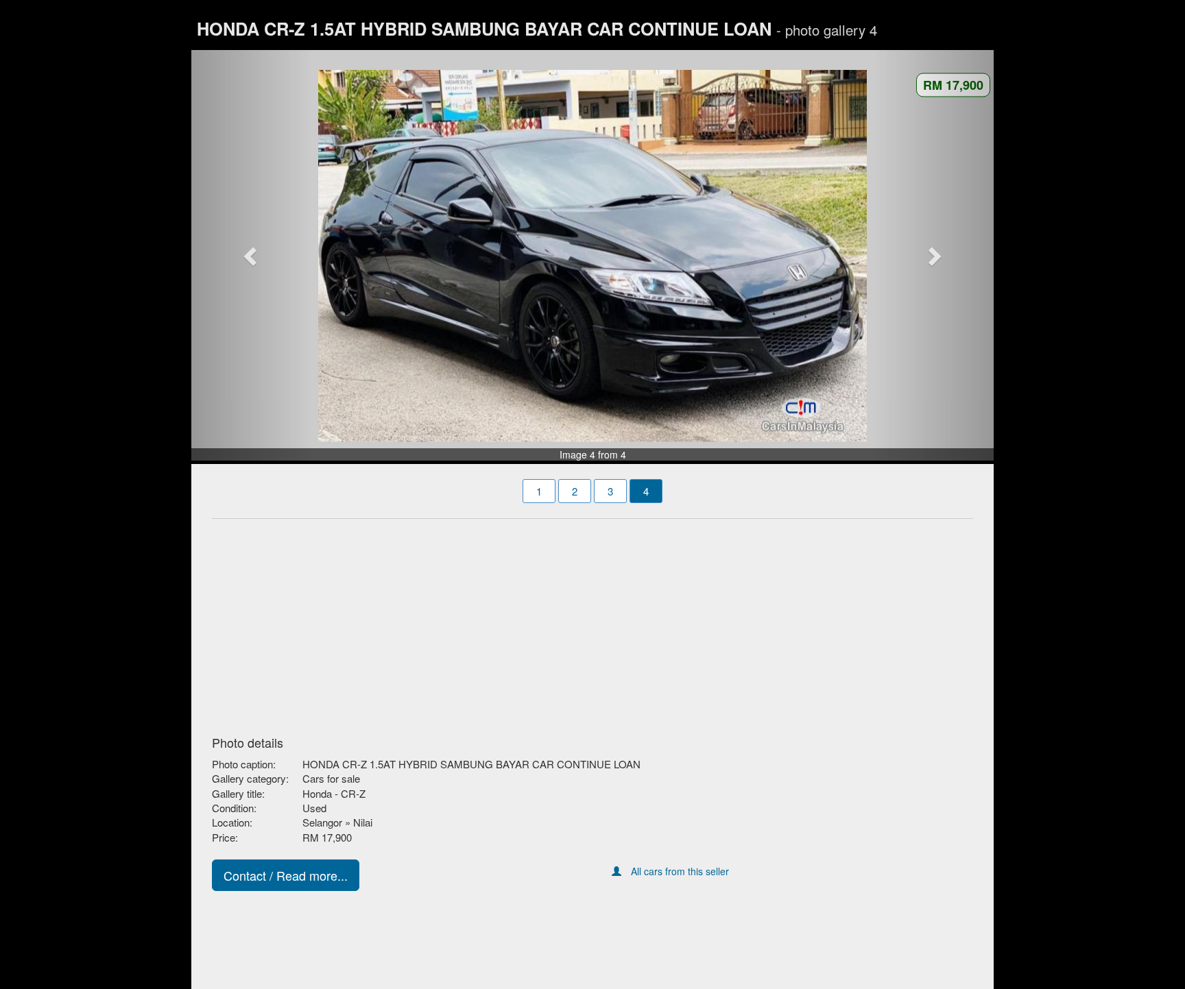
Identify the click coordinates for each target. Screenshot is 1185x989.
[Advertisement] (592, 623)
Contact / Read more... (286, 875)
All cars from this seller (680, 871)
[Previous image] (251, 255)
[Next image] (934, 255)
